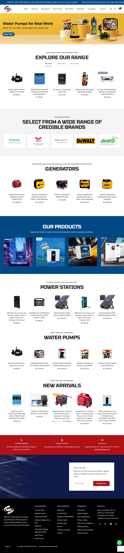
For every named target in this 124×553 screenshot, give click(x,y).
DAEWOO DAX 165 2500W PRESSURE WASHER (84, 91)
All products (45, 9)
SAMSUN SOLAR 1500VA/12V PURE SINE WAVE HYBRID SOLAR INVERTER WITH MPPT (16, 414)
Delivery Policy (82, 533)
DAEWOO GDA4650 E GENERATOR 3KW (62, 196)
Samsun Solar (62, 520)
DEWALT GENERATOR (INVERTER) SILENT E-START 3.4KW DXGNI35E (39, 197)
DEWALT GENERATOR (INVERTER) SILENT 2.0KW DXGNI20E (107, 197)
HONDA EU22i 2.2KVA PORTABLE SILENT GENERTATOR (16, 197)
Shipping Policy (83, 526)
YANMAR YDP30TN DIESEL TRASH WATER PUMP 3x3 (62, 364)
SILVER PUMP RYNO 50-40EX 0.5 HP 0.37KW (16, 91)
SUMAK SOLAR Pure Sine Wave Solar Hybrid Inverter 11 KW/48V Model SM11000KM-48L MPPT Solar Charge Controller (107, 416)
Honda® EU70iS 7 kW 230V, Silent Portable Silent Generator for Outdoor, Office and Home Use (62, 414)
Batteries (38, 526)
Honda (59, 526)
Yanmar (60, 533)
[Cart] (119, 9)
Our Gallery (92, 9)
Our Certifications (83, 517)
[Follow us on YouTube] (110, 524)
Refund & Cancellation (85, 530)
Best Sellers (69, 9)
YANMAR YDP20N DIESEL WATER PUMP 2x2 (107, 364)
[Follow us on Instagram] (105, 524)
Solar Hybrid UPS (41, 517)
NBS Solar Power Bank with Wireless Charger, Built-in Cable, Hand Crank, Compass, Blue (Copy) (17, 316)
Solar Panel (39, 535)
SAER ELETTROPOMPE (65, 517)
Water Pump (39, 538)
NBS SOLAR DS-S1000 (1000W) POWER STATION (107, 314)
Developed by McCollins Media (48, 546)
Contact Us (81, 510)
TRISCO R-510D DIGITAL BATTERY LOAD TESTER (39, 412)
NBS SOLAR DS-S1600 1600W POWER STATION (61, 314)
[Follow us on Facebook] (100, 524)
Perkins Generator (63, 530)
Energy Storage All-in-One (43, 521)
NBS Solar (60, 510)
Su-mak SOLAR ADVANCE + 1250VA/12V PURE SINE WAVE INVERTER (107, 92)
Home (26, 9)
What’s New (61, 63)
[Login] (115, 9)
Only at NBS (75, 63)
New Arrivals (57, 9)
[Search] (111, 9)
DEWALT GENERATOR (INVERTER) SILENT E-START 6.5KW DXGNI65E (84, 197)
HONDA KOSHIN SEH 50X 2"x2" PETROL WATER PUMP (39, 364)
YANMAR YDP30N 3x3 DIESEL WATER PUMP (85, 364)
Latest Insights (82, 513)
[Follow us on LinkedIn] (116, 524)
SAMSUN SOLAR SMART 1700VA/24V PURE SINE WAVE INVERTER (39, 92)
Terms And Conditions (85, 523)
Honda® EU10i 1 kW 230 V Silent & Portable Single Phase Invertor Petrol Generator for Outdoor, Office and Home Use (84, 416)
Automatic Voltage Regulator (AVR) (41, 530)
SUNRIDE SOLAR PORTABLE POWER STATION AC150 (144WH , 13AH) (39, 315)
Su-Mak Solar (62, 513)
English (102, 9)
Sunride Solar (62, 523)
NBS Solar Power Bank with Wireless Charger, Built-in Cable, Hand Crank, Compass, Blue (85, 316)
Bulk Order (80, 9)
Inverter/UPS (39, 510)
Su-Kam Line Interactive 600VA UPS (62, 91)
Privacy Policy (82, 520)
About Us (34, 9)
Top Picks (48, 63)
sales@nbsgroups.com (102, 449)
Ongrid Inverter (40, 513)
